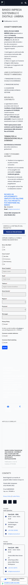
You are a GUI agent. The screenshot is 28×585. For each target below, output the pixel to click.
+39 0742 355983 (13, 530)
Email (3, 276)
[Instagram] (10, 502)
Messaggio (5, 314)
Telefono (4, 283)
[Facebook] (5, 502)
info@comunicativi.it (14, 209)
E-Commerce (7, 259)
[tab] (11, 413)
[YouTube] (15, 502)
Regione (4, 298)
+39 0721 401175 (12, 568)
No (4, 249)
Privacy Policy (7, 496)
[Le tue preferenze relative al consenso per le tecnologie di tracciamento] (2, 583)
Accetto (6, 324)
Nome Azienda (6, 291)
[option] (8, 408)
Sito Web (6, 256)
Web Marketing (7, 261)
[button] (22, 3)
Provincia (4, 306)
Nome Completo (6, 268)
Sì (4, 247)
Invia (5, 347)
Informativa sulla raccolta (10, 583)
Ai (4, 264)
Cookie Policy (16, 496)
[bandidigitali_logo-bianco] (3, 3)
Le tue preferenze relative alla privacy (15, 579)
